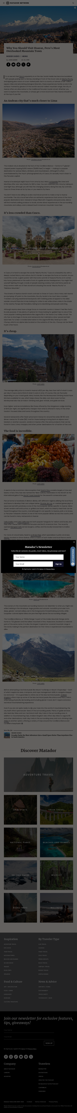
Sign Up (58, 564)
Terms (41, 569)
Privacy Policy (50, 569)
